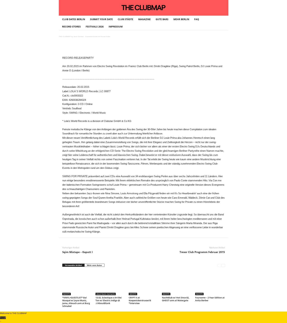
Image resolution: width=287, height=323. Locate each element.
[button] (223, 23)
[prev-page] (219, 265)
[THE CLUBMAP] (143, 7)
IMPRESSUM (116, 26)
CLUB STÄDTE (125, 19)
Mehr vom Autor (94, 265)
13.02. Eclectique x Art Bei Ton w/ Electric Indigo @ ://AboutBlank (109, 300)
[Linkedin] (108, 48)
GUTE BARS (162, 19)
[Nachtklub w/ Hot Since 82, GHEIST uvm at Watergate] (177, 282)
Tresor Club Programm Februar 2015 (202, 252)
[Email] (124, 48)
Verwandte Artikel (73, 265)
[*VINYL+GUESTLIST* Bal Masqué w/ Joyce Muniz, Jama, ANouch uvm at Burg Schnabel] (77, 282)
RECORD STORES (71, 26)
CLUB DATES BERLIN (73, 19)
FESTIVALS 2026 (95, 26)
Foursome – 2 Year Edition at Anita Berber (210, 299)
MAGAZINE (144, 19)
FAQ (196, 19)
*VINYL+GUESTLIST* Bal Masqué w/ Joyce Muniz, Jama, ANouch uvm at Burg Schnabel (76, 302)
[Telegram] (131, 48)
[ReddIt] (116, 48)
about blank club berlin (105, 294)
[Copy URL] (139, 48)
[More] (147, 48)
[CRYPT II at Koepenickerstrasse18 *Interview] (144, 282)
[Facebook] (86, 48)
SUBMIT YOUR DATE (101, 19)
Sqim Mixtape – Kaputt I (77, 252)
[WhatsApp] (101, 48)
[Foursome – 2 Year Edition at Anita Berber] (210, 282)
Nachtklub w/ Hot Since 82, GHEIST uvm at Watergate (175, 299)
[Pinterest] (93, 48)
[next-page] (223, 265)
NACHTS (66, 294)
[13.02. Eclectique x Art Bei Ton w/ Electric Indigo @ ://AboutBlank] (110, 282)
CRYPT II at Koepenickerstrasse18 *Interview (140, 300)
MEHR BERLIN (181, 19)
